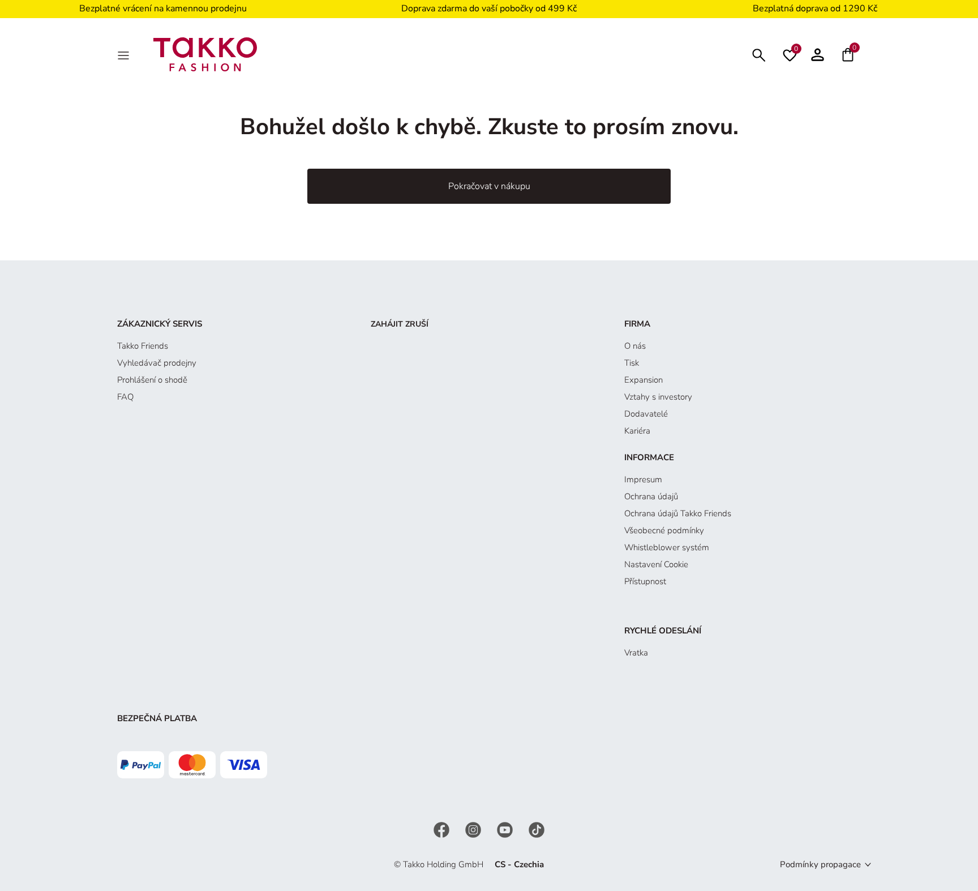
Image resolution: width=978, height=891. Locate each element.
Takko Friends (142, 346)
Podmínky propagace (820, 864)
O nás (635, 346)
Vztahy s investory (658, 396)
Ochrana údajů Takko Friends (677, 513)
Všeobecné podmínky (664, 530)
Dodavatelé (646, 413)
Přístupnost (645, 581)
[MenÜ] (124, 54)
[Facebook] (443, 829)
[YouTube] (506, 829)
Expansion (643, 379)
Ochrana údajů (651, 496)
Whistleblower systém (666, 547)
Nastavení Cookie (656, 564)
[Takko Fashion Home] (205, 53)
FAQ (125, 396)
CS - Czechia (519, 864)
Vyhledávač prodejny (156, 363)
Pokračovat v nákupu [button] (489, 186)
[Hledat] (759, 54)
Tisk (631, 363)
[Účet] (817, 54)
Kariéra (637, 430)
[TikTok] (536, 829)
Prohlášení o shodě (152, 379)
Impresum (643, 479)
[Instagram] (474, 829)
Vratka (636, 652)
